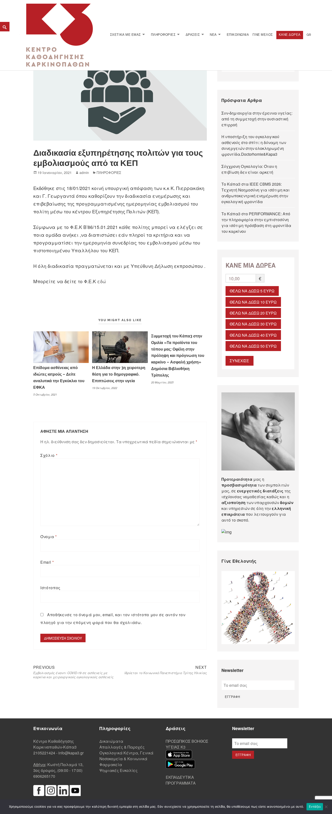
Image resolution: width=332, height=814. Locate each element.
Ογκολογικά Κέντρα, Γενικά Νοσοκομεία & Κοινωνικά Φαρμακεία (126, 758)
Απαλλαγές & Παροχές (122, 747)
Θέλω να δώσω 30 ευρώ (253, 324)
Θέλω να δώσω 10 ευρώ (253, 302)
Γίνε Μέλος (263, 34)
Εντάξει (315, 806)
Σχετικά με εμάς (125, 34)
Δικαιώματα (111, 741)
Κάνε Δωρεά (290, 34)
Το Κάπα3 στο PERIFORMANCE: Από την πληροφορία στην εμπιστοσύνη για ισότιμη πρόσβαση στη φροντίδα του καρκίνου (256, 222)
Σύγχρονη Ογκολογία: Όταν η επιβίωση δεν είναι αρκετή (249, 169)
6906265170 (44, 776)
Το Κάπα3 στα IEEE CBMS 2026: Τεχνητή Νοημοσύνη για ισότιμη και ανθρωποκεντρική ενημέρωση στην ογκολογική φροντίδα (255, 192)
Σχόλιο (48, 455)
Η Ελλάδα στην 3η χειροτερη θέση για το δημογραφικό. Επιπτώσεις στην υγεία (118, 374)
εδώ (102, 281)
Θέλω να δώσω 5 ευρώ (252, 291)
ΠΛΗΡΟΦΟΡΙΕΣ (163, 34)
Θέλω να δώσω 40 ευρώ (253, 335)
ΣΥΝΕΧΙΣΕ (239, 360)
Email (47, 562)
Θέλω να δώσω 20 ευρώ (253, 313)
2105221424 (44, 753)
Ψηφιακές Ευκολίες (118, 770)
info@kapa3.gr (71, 753)
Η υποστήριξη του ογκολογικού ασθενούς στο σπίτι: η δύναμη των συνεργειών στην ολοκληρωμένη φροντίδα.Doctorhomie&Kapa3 (253, 145)
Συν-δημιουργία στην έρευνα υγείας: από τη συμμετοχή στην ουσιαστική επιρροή (256, 118)
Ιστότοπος (50, 587)
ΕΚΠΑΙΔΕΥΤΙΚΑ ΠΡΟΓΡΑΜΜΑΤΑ (181, 780)
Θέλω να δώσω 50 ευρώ (253, 346)
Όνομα (48, 536)
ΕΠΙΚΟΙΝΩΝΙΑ (238, 34)
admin (84, 172)
